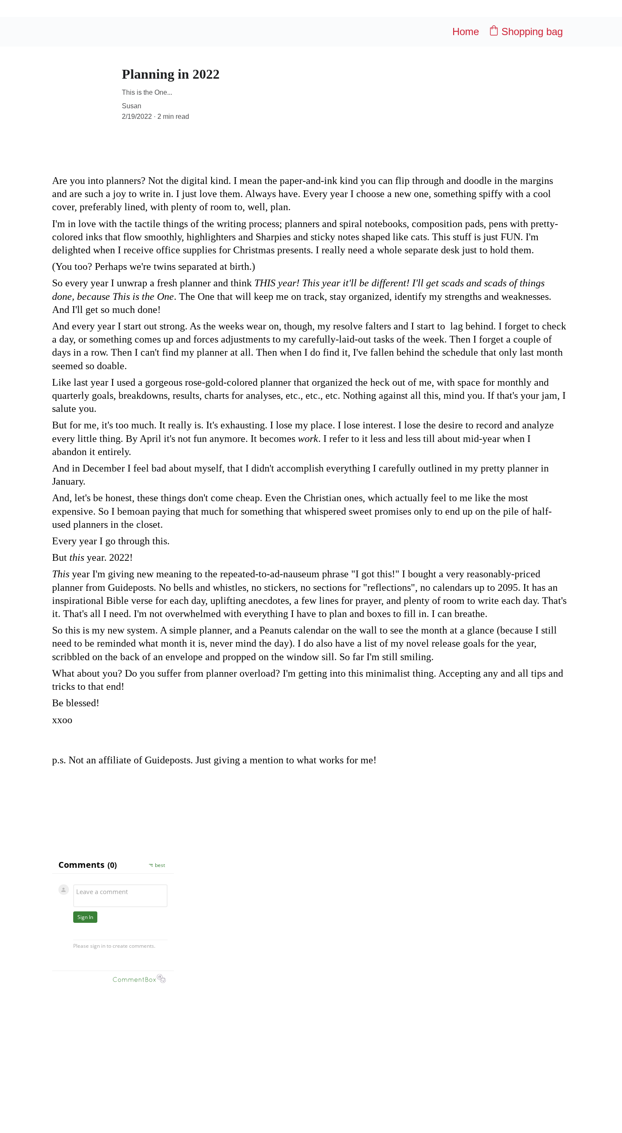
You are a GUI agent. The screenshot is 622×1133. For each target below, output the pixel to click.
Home (465, 31)
